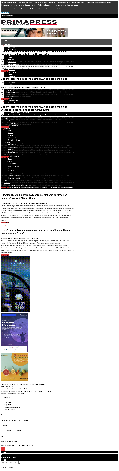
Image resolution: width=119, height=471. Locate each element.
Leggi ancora (5, 71)
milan (40, 203)
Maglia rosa (22, 238)
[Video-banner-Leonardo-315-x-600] (15, 312)
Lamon (25, 203)
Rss (2, 455)
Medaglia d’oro (33, 203)
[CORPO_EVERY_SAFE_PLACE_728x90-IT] (34, 36)
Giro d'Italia (14, 238)
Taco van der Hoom (33, 238)
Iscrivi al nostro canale (8, 457)
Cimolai (3, 238)
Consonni (15, 203)
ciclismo (7, 59)
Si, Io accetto (5, 13)
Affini (2, 59)
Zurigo (42, 59)
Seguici (3, 452)
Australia (7, 143)
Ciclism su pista (6, 203)
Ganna (13, 59)
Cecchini (19, 143)
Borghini (13, 143)
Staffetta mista (57, 143)
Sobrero (48, 143)
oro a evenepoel (34, 59)
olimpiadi (45, 203)
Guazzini (30, 143)
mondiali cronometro (22, 59)
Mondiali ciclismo (39, 143)
